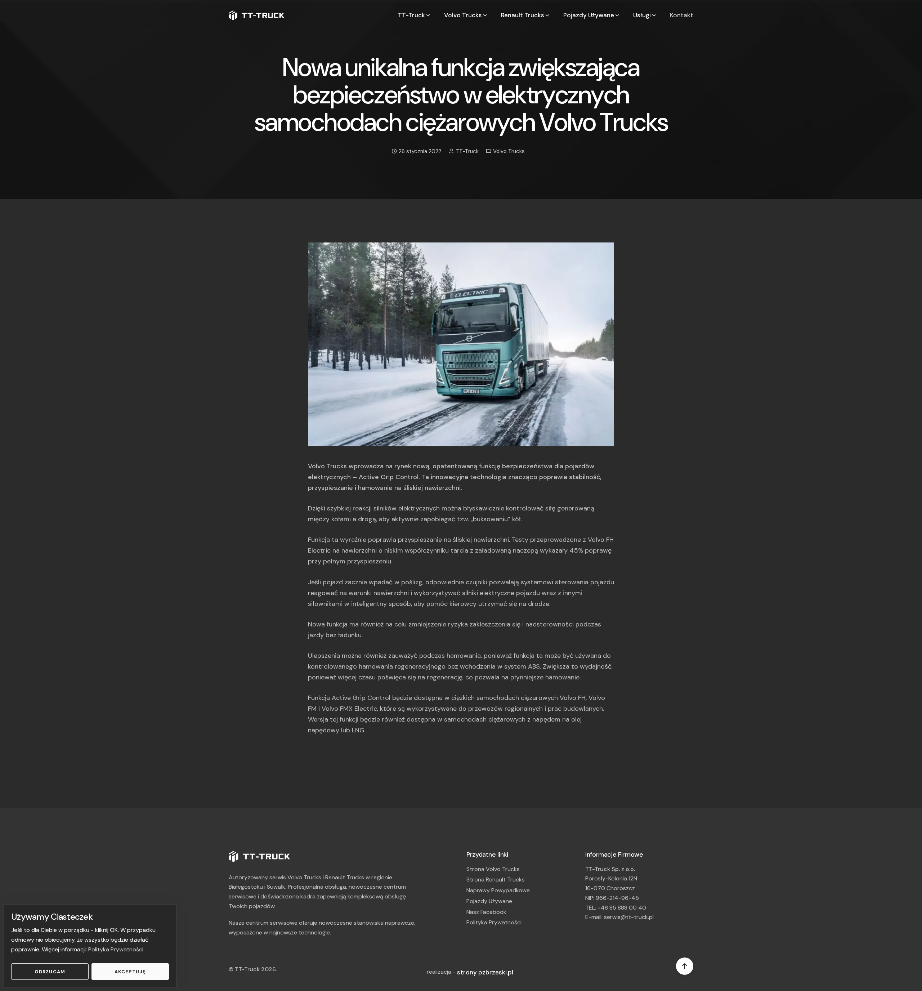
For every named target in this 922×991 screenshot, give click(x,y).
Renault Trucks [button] (523, 15)
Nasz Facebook (486, 912)
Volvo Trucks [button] (463, 15)
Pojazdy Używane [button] (589, 15)
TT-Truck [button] (412, 15)
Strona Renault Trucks (495, 879)
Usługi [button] (642, 15)
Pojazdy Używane (489, 901)
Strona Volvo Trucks (493, 869)
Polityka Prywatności (115, 949)
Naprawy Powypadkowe (498, 890)
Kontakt (681, 15)
